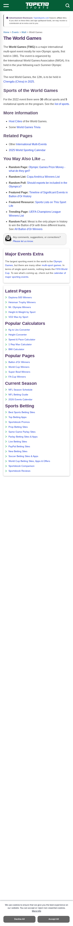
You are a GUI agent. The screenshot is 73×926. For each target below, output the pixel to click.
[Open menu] (6, 5)
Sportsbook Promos (19, 422)
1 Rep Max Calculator (20, 344)
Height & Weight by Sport (21, 312)
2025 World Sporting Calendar (27, 150)
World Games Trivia (28, 127)
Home (6, 32)
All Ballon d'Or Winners (28, 229)
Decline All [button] (19, 919)
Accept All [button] (54, 919)
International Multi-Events (31, 144)
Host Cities (15, 121)
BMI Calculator (16, 349)
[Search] (68, 6)
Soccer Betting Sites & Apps (23, 456)
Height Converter (17, 334)
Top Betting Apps (17, 417)
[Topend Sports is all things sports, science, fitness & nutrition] (37, 6)
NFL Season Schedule (20, 389)
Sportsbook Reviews (19, 471)
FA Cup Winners (17, 377)
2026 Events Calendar (20, 399)
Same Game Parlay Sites (21, 432)
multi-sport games (51, 265)
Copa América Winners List (43, 176)
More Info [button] (36, 911)
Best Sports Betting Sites (21, 412)
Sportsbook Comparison (21, 466)
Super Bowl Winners (19, 372)
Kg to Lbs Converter (19, 330)
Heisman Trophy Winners (22, 302)
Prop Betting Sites (18, 427)
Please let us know (23, 241)
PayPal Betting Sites (19, 446)
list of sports (62, 104)
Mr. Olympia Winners (19, 307)
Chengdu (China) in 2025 (18, 81)
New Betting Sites (17, 451)
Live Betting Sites (17, 441)
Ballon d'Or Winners (19, 362)
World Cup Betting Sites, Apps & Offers (29, 461)
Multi (24, 32)
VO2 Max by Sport (18, 317)
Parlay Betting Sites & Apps (23, 436)
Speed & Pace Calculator (21, 339)
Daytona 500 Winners (20, 297)
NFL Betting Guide (18, 394)
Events (15, 32)
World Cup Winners (18, 367)
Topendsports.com (41, 18)
